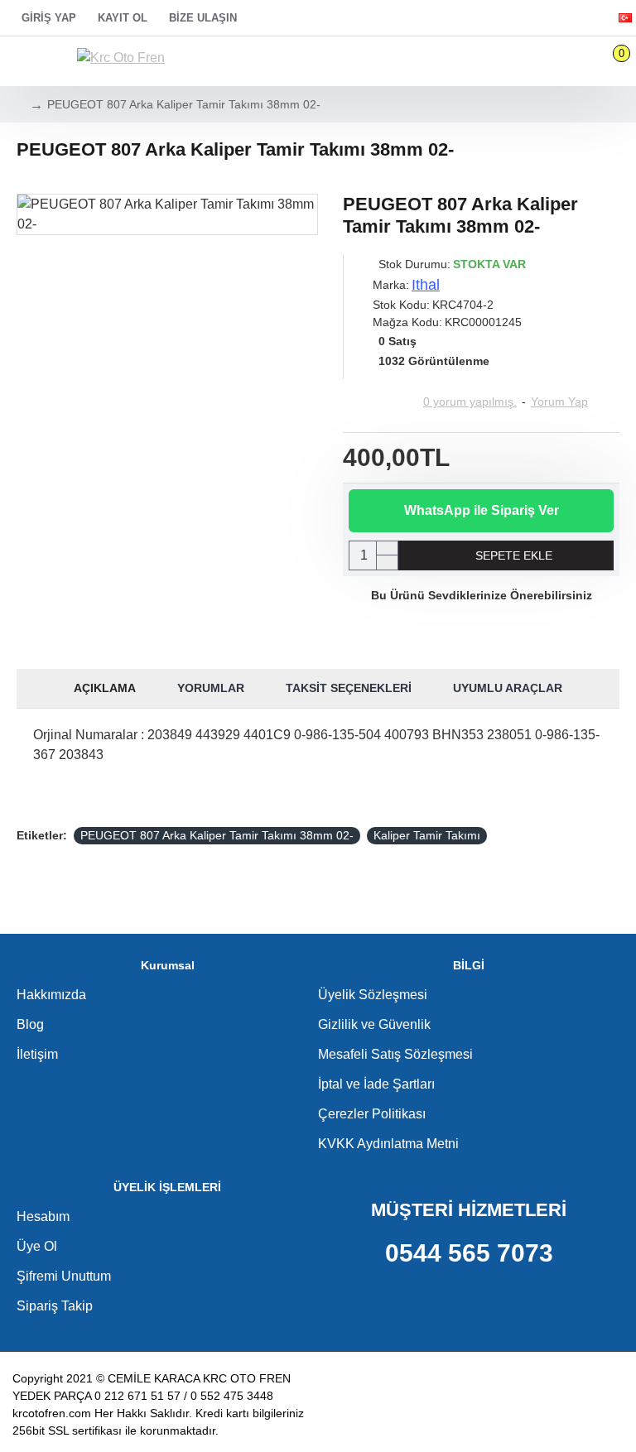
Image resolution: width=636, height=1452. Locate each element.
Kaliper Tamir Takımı (426, 835)
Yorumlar (210, 688)
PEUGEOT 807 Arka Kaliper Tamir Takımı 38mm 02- (217, 835)
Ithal (426, 284)
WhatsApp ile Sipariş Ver (481, 510)
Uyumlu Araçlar (507, 688)
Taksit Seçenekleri (349, 688)
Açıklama (105, 688)
